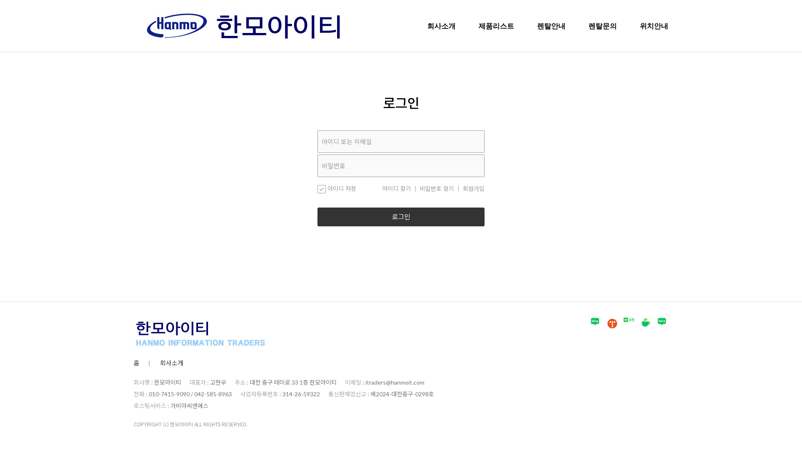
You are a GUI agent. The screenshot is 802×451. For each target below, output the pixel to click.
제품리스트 (496, 26)
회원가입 (474, 189)
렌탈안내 (551, 26)
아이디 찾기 (396, 189)
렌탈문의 (603, 26)
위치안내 (654, 26)
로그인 (401, 217)
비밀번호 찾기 (437, 189)
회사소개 (441, 26)
